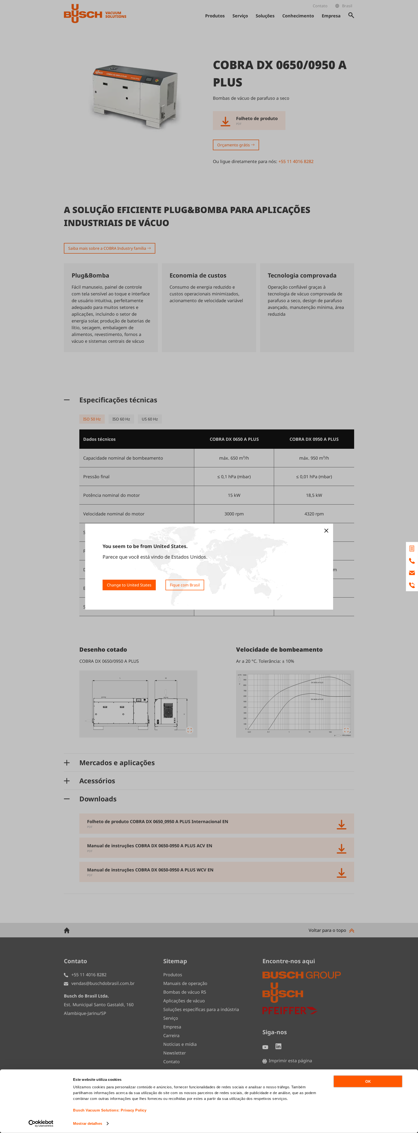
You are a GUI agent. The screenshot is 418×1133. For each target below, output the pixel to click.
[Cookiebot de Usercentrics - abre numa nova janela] (41, 1123)
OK (368, 1081)
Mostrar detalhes (87, 1123)
